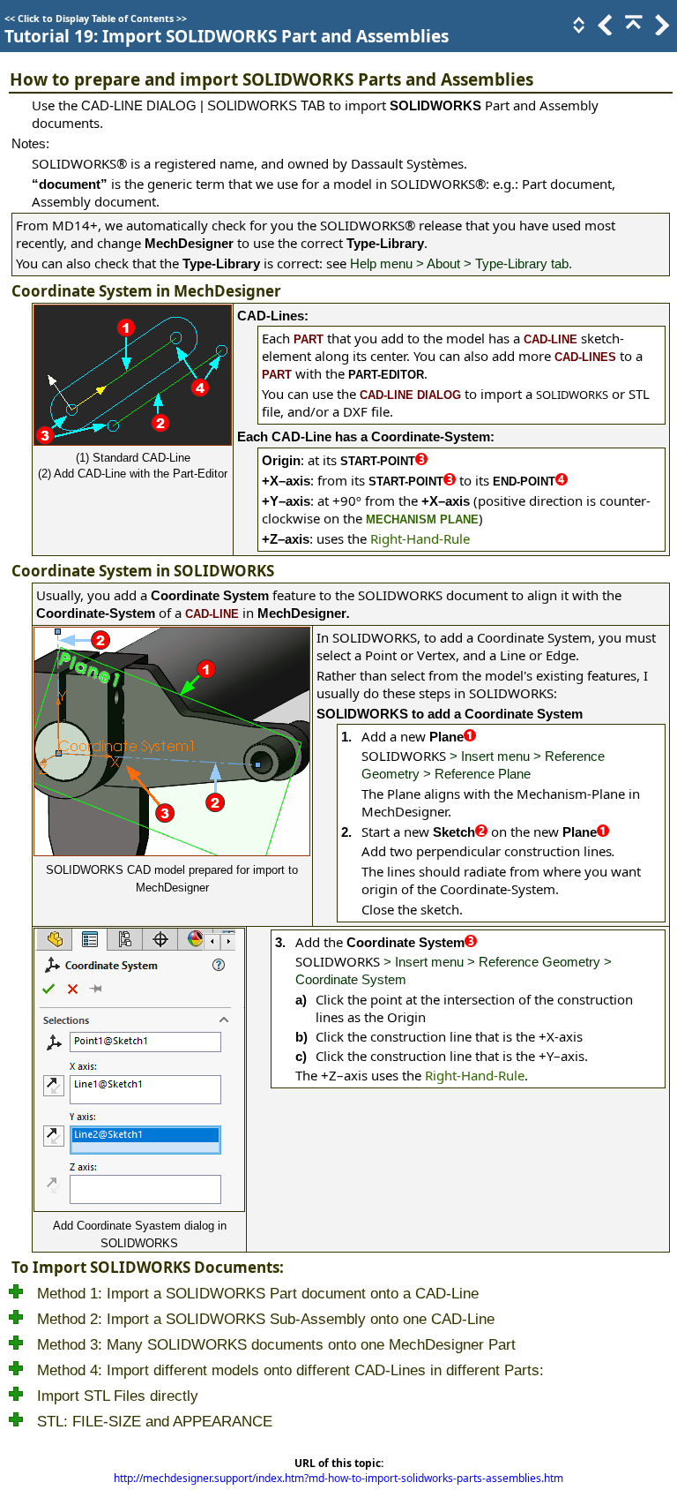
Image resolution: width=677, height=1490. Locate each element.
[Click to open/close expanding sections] (577, 30)
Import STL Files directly (117, 1396)
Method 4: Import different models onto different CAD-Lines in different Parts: (290, 1370)
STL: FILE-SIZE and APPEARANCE (154, 1421)
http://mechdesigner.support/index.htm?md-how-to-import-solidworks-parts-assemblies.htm (338, 1478)
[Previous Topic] (603, 30)
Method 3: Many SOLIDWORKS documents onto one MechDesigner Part (276, 1344)
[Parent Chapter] (632, 30)
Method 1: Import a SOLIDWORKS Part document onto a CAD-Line (258, 1293)
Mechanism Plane (422, 519)
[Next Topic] (660, 30)
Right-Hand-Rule (420, 538)
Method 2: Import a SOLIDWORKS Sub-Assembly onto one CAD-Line (266, 1319)
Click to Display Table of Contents (96, 18)
